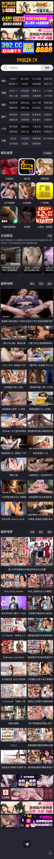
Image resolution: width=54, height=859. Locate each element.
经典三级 (25, 107)
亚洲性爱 (13, 102)
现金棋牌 (36, 83)
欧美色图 (36, 114)
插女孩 (13, 138)
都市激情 (13, 126)
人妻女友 (36, 126)
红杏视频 (13, 143)
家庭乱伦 (25, 126)
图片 (3, 116)
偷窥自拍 (13, 114)
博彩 (3, 81)
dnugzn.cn (27, 60)
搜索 (47, 67)
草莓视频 (36, 138)
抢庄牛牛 (48, 83)
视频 (3, 92)
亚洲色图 (25, 114)
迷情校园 (13, 131)
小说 (3, 128)
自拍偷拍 (25, 90)
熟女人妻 (13, 95)
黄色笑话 (36, 131)
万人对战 (36, 78)
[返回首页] (50, 853)
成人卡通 (36, 102)
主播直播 (36, 95)
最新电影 (7, 532)
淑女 (41, 531)
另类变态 (48, 107)
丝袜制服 (25, 95)
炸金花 (25, 83)
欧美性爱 (48, 102)
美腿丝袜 (13, 119)
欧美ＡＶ (36, 90)
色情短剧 (36, 143)
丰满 (32, 531)
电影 (3, 104)
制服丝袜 (13, 107)
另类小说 (25, 131)
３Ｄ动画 (48, 90)
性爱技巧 (48, 131)
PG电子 (13, 78)
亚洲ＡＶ (13, 90)
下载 (50, 235)
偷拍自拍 (25, 102)
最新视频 (7, 284)
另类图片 (48, 119)
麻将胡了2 (13, 83)
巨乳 (41, 283)
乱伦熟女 (36, 107)
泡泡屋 (25, 143)
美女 (32, 283)
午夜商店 (25, 138)
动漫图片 (48, 114)
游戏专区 (48, 78)
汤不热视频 (48, 138)
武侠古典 (48, 126)
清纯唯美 (25, 119)
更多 (50, 283)
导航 (3, 140)
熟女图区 (36, 119)
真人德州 (25, 78)
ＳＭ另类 (48, 95)
